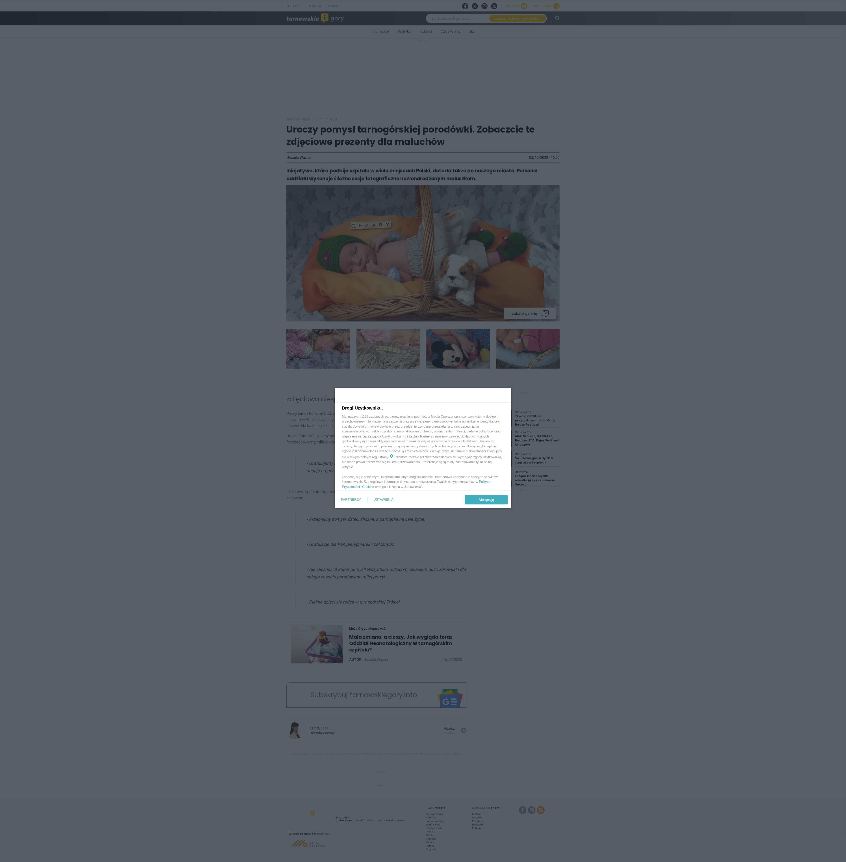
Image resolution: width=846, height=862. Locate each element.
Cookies (368, 487)
